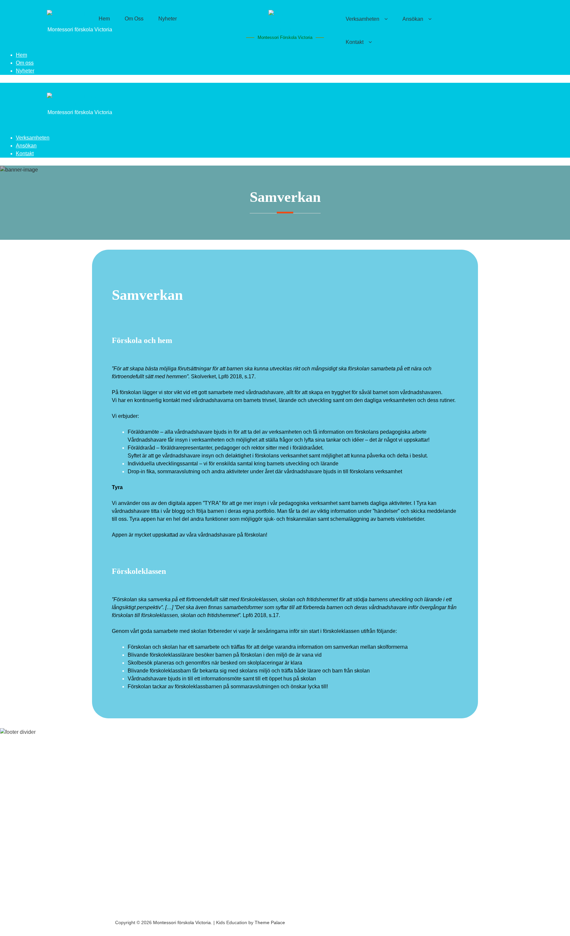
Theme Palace (270, 922)
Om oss (25, 63)
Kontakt (355, 42)
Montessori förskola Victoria (285, 37)
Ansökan (26, 145)
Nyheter (25, 71)
